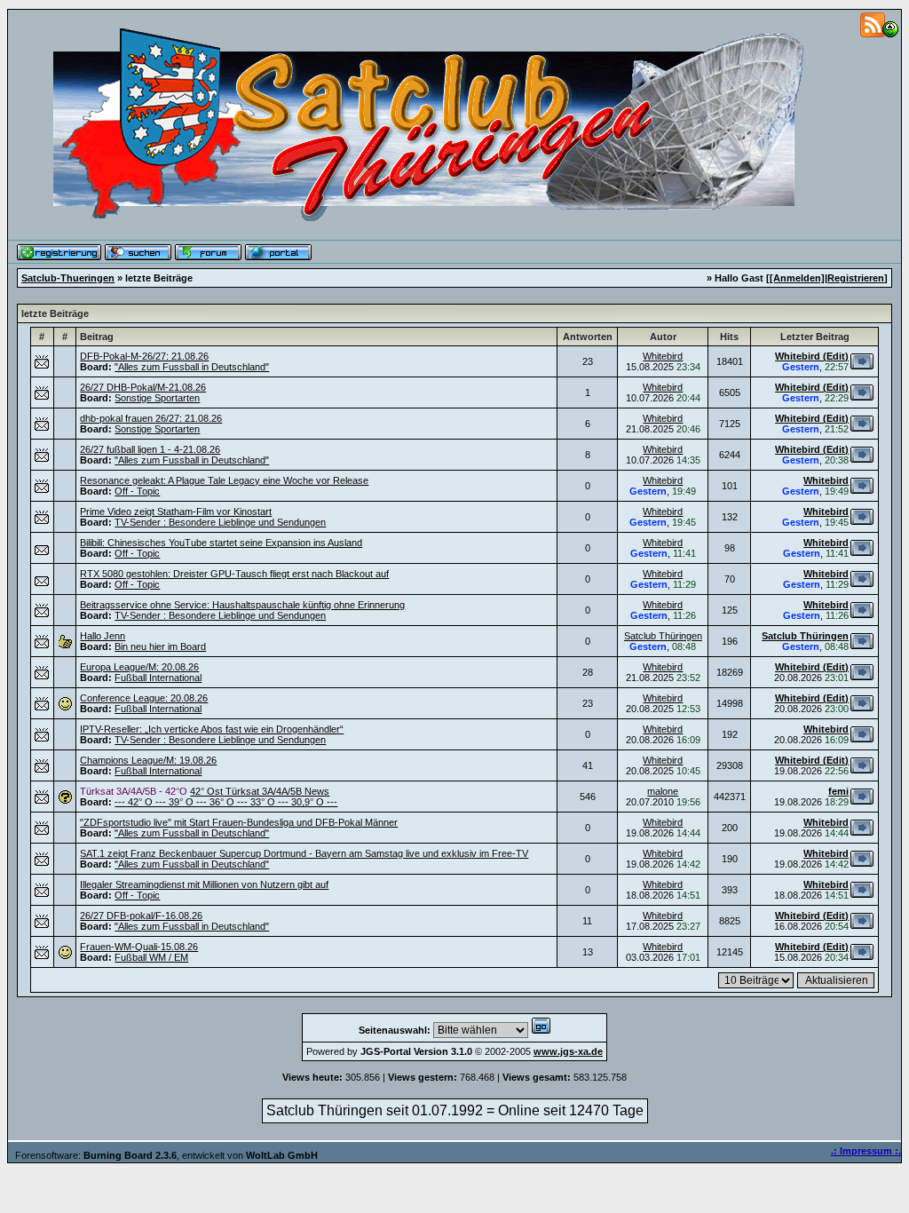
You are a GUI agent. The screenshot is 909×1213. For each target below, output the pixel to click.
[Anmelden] (797, 278)
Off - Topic (137, 491)
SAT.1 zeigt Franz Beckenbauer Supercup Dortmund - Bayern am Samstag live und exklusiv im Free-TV (304, 853)
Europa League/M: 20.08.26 (139, 667)
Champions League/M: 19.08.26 (148, 760)
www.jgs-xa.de (568, 1051)
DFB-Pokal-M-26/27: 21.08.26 (144, 356)
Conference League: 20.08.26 (144, 698)
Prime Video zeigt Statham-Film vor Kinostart (176, 511)
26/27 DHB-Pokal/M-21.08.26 (143, 387)
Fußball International (158, 677)
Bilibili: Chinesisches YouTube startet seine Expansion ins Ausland (221, 542)
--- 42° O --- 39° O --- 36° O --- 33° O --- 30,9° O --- (226, 802)
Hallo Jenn (102, 635)
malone (662, 791)
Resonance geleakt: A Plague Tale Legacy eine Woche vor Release (224, 480)
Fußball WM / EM (151, 957)
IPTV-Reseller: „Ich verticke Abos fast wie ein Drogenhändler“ (212, 729)
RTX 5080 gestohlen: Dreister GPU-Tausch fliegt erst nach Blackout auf (234, 573)
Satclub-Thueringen (68, 278)
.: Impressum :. (866, 1151)
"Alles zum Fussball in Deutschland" (192, 366)
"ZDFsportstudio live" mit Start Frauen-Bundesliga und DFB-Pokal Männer (239, 822)
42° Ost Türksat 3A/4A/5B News (259, 791)
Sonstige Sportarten (157, 397)
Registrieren (855, 278)
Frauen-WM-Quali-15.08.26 (139, 946)
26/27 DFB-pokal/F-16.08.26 (141, 915)
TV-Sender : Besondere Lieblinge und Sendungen (220, 522)
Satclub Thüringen (663, 635)
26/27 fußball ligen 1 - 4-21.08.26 (150, 449)
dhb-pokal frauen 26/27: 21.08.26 (151, 418)
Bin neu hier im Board (160, 646)
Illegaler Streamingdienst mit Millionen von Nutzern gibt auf (204, 884)
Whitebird (663, 356)
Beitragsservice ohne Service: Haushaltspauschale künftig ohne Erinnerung (242, 604)
